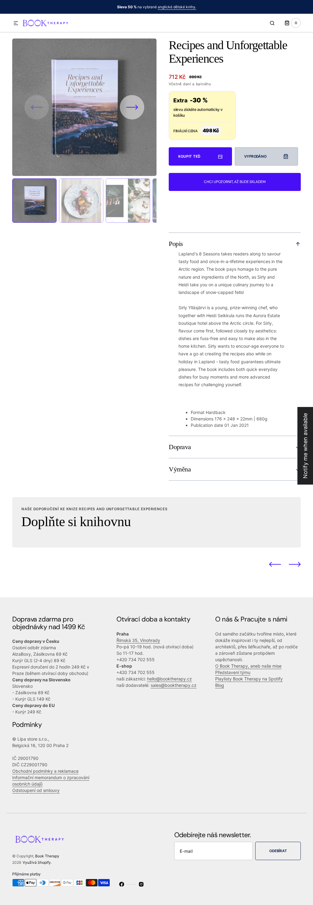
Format (197, 412)
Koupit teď (189, 156)
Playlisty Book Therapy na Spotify (249, 678)
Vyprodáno (255, 156)
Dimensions (202, 418)
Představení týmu (232, 672)
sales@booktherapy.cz (174, 685)
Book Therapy (47, 856)
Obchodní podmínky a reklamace (45, 771)
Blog (219, 685)
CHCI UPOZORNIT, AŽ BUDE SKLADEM (234, 181)
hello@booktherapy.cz (169, 678)
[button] (16, 23)
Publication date (207, 425)
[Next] (295, 564)
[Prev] (275, 564)
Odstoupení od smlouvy (36, 790)
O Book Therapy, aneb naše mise (248, 666)
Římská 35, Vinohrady (138, 640)
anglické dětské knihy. (177, 7)
